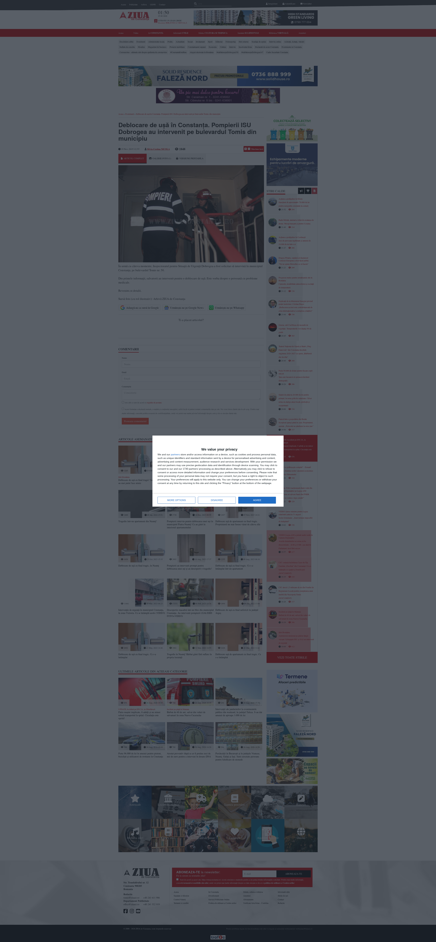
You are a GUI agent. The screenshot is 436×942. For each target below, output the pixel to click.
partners (175, 454)
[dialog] (218, 471)
